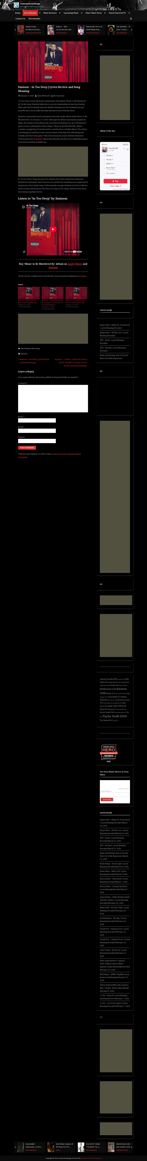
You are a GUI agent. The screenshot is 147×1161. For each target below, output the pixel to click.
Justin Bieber (114, 697)
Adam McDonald (43, 96)
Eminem (24, 354)
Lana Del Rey (117, 703)
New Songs (36, 348)
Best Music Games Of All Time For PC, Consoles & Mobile (34, 1145)
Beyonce (121, 679)
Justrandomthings (30, 3)
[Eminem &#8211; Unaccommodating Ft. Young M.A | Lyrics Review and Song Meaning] (52, 293)
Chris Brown (105, 685)
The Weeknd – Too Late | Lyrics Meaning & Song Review (94, 28)
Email (21, 427)
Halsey (110, 693)
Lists (27, 1150)
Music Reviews (50, 13)
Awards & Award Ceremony (62, 33)
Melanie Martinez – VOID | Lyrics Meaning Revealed (124, 1145)
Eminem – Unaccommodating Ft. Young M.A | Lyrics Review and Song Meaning (52, 302)
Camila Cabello (114, 682)
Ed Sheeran (108, 689)
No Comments (58, 96)
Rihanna (112, 709)
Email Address (106, 791)
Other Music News (93, 13)
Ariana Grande (108, 679)
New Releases (30, 13)
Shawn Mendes (120, 712)
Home (18, 13)
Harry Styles (120, 693)
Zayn (115, 720)
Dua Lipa (123, 685)
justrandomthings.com (108, 753)
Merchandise (34, 18)
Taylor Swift (115, 716)
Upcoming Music (71, 13)
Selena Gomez (107, 712)
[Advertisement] (53, 162)
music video (114, 706)
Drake (115, 685)
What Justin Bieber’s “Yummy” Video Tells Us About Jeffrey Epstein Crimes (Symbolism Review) (115, 963)
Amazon (53, 267)
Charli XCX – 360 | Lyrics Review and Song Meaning (123, 28)
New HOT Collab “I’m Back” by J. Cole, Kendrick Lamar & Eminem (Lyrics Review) (63, 1145)
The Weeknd (106, 720)
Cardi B (125, 682)
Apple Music (75, 263)
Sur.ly (113, 758)
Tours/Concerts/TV (117, 13)
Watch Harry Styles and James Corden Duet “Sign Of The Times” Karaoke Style (94, 1145)
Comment (23, 383)
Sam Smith (121, 709)
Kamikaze (38, 139)
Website (21, 437)
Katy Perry (112, 700)
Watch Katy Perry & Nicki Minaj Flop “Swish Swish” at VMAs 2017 (64, 28)
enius (83, 276)
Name (21, 416)
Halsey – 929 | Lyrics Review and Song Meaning (33, 28)
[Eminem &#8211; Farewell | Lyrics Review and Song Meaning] (76, 293)
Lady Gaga (107, 703)
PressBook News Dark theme (91, 1158)
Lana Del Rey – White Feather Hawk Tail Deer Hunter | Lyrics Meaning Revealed (115, 900)
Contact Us (20, 18)
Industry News (92, 1150)
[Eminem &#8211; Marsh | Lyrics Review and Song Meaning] (29, 293)
